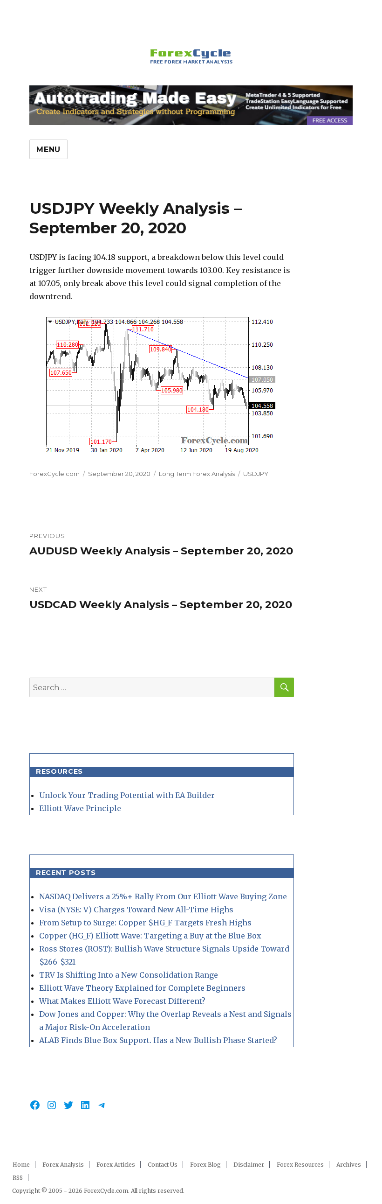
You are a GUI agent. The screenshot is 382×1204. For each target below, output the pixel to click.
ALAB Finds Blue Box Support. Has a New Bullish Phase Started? (158, 1040)
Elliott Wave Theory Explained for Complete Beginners (142, 988)
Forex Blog (205, 1164)
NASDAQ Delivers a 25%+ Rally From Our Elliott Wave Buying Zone (163, 896)
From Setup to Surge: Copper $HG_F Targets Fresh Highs (145, 922)
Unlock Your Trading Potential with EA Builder (127, 795)
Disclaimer (248, 1164)
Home (21, 1164)
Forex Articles (115, 1164)
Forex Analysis (63, 1164)
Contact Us (162, 1164)
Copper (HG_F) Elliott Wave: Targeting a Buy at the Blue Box (150, 935)
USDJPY (255, 473)
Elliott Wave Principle (80, 808)
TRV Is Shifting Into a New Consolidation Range (128, 975)
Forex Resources (300, 1164)
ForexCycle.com (54, 473)
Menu (48, 149)
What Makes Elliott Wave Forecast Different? (122, 1001)
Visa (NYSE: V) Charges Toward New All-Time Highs (136, 909)
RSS (18, 1177)
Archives (348, 1164)
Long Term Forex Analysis (197, 473)
